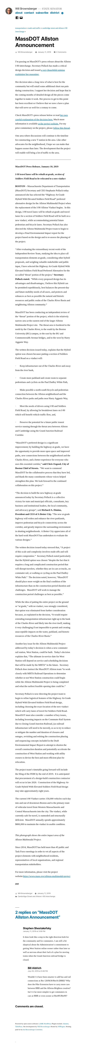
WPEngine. (62, 1027)
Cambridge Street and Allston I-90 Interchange (36, 896)
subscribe (42, 12)
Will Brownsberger (26, 8)
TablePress (18, 1027)
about (19, 12)
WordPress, (47, 1024)
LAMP (41, 1024)
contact (29, 12)
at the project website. (48, 123)
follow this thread (61, 127)
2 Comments (61, 52)
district (54, 12)
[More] (62, 13)
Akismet (65, 1024)
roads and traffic (34, 28)
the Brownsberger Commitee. (33, 1030)
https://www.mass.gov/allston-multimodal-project (46, 876)
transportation (20, 28)
